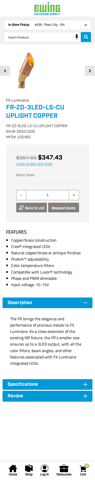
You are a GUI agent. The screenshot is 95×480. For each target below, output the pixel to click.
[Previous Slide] (5, 71)
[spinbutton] (47, 195)
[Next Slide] (90, 71)
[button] (47, 71)
